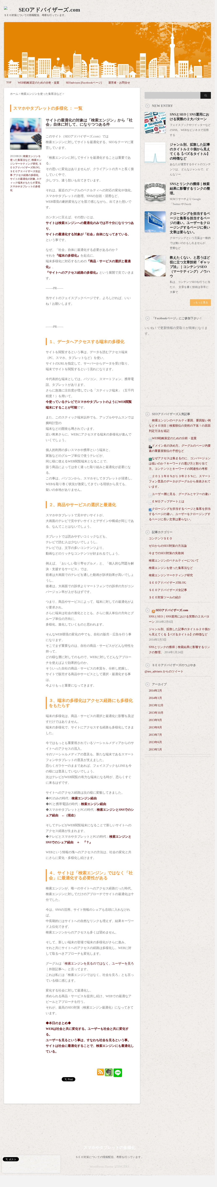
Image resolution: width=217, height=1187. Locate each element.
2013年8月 (155, 727)
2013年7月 (155, 734)
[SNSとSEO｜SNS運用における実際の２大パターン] (155, 131)
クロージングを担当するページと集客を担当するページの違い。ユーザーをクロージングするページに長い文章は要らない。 (190, 223)
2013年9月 (155, 720)
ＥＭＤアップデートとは (168, 501)
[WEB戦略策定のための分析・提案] (150, 438)
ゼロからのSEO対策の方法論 (168, 545)
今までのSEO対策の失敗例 (166, 553)
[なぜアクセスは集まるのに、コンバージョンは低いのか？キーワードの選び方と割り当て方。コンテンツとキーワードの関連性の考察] (150, 458)
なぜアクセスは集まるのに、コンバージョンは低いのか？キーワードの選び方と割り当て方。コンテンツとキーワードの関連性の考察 (180, 463)
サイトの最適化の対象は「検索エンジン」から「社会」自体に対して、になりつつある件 (89, 122)
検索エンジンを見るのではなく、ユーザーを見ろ (99, 963)
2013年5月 (155, 749)
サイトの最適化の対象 (22, 178)
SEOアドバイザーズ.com (49, 10)
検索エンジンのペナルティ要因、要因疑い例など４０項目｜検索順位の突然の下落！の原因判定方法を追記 (180, 425)
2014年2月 (155, 690)
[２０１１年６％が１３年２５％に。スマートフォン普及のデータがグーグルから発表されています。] (150, 476)
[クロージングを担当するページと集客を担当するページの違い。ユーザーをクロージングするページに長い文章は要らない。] (155, 230)
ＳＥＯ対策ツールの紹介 (165, 597)
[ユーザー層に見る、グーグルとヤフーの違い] (150, 494)
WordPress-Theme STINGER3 (109, 1166)
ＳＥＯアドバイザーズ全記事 (168, 590)
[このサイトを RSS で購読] (153, 610)
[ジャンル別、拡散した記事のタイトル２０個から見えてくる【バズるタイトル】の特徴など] (155, 161)
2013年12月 (156, 705)
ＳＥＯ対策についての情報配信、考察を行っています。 (109, 1157)
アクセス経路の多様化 (25, 175)
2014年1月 (155, 698)
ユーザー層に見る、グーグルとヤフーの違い (181, 494)
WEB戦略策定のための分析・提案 (38, 82)
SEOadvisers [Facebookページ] (84, 82)
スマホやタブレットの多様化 (109, 1147)
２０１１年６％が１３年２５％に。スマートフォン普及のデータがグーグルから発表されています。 (180, 481)
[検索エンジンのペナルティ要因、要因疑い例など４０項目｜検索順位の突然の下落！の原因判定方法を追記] (150, 420)
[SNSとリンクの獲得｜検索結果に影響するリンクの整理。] (155, 200)
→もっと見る (200, 302)
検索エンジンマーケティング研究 (171, 575)
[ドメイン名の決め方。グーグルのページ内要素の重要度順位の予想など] (150, 445)
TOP (8, 82)
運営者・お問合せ (119, 82)
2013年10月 (156, 712)
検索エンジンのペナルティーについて (174, 560)
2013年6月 (155, 742)
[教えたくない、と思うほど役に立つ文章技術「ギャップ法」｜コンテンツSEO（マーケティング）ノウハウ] (155, 274)
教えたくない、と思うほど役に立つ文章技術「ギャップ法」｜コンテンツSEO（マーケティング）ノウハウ (190, 267)
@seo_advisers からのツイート (164, 671)
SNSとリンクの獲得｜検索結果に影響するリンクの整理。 (190, 188)
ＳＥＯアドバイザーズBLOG (167, 582)
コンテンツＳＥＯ (160, 538)
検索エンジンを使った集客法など (171, 568)
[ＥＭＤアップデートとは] (150, 501)
